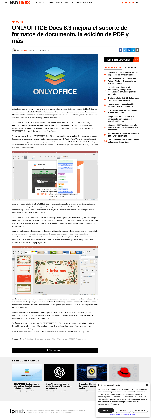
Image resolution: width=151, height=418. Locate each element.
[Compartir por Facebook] (120, 50)
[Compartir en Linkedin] (129, 50)
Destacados (39, 339)
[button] (147, 385)
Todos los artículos (84, 2)
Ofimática (60, 339)
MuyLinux (16, 391)
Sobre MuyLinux (32, 410)
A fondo (50, 2)
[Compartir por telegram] (133, 50)
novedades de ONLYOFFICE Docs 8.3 (37, 136)
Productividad (81, 339)
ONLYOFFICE (70, 339)
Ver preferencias (140, 410)
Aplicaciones (29, 339)
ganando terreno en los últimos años (80, 112)
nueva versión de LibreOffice (83, 109)
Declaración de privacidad (128, 414)
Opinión (59, 2)
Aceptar (106, 410)
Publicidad (41, 410)
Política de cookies (115, 414)
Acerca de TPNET (50, 410)
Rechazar (123, 410)
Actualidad (40, 2)
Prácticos (69, 2)
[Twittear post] (125, 50)
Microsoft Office (50, 339)
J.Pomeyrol (24, 50)
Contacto (82, 410)
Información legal (73, 410)
